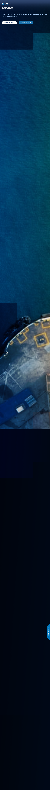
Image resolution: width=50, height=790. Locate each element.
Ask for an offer (26, 22)
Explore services (9, 22)
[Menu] (47, 4)
